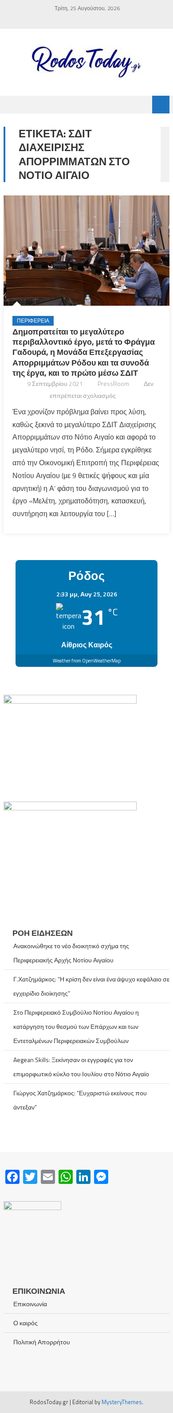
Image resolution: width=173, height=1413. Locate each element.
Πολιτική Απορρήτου (41, 1342)
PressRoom (113, 383)
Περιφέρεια (33, 320)
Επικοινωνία (30, 1303)
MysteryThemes (122, 1401)
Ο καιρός (25, 1322)
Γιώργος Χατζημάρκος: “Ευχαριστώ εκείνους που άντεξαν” (80, 1100)
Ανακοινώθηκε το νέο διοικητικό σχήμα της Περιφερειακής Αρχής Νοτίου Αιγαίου (71, 953)
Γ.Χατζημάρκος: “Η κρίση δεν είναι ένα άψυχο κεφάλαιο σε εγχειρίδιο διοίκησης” (91, 986)
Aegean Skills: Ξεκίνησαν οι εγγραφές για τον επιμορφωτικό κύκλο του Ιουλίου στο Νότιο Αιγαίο (81, 1066)
